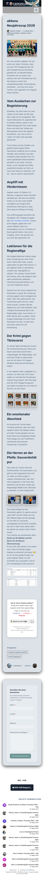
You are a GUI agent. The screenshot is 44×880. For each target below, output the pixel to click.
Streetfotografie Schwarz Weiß (27, 826)
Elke (14, 853)
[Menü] (36, 10)
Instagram (26, 613)
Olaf (13, 859)
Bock (13, 864)
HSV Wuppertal (14, 656)
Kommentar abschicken (20, 756)
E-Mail (13, 714)
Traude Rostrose (13, 804)
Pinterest (22, 615)
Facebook (16, 613)
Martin (12, 826)
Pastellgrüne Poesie (31, 832)
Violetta (13, 820)
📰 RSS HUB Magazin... (22, 788)
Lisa (20, 832)
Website (13, 723)
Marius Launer (14, 812)
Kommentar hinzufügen (19, 732)
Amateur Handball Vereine (16, 33)
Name (12, 705)
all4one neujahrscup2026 (17, 652)
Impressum (13, 870)
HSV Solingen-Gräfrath (20, 221)
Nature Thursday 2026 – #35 (28, 820)
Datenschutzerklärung (27, 870)
